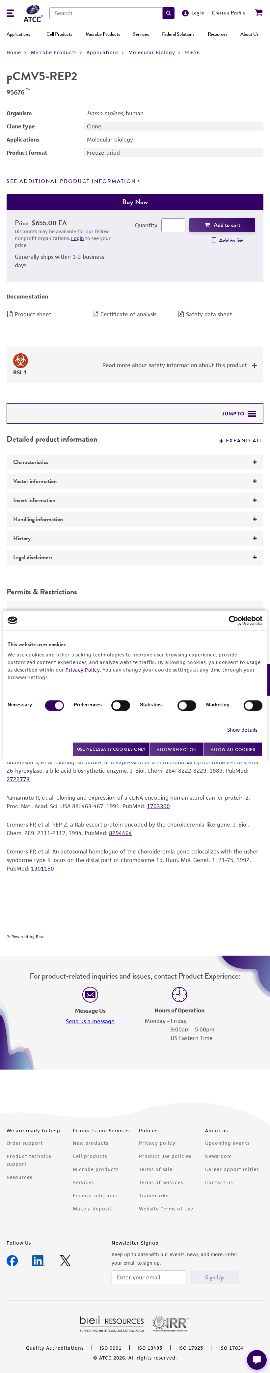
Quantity (146, 225)
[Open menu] (10, 14)
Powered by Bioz (27, 937)
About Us (249, 34)
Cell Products (59, 34)
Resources (217, 34)
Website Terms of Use (166, 1209)
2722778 (18, 779)
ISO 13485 (150, 1348)
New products (90, 1143)
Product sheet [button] (33, 314)
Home (14, 52)
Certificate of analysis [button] (128, 314)
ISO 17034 (231, 1348)
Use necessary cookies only (111, 749)
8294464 (120, 833)
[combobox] (106, 13)
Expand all (244, 441)
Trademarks (153, 1195)
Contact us (219, 1182)
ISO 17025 (190, 1348)
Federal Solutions (178, 34)
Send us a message (90, 1021)
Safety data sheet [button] (209, 314)
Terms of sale (156, 1169)
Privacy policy (157, 1143)
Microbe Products (103, 34)
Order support (25, 1143)
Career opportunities (232, 1169)
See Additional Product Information (71, 181)
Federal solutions (95, 1195)
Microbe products (96, 1169)
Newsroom (218, 1156)
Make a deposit (92, 1209)
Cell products (90, 1156)
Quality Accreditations (55, 1348)
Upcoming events (227, 1143)
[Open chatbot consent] (257, 1360)
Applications (18, 34)
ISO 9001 (111, 1348)
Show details (242, 729)
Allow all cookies (233, 749)
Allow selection (177, 749)
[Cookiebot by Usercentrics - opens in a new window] (233, 620)
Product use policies (165, 1156)
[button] (169, 13)
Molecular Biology (151, 52)
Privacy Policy (83, 669)
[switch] (120, 705)
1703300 (158, 806)
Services (141, 34)
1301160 (42, 868)
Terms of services (161, 1182)
